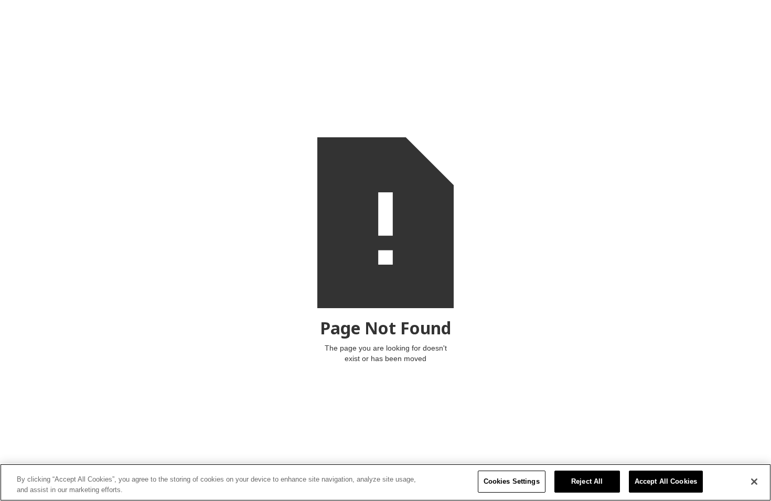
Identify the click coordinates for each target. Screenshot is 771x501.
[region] (385, 482)
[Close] (754, 481)
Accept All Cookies (666, 481)
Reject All (587, 481)
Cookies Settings (512, 481)
